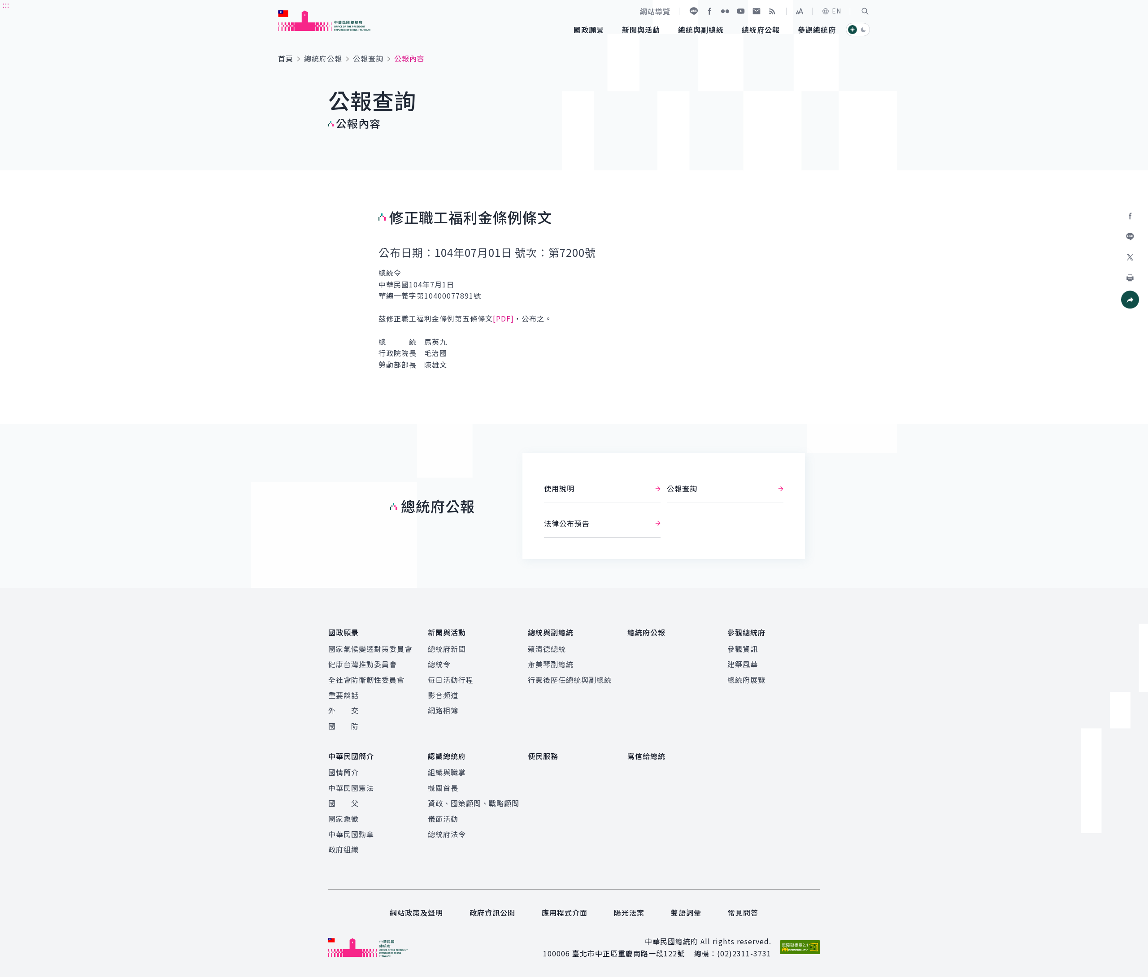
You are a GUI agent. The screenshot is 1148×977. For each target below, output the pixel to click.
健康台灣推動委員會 (362, 664)
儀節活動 (443, 818)
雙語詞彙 (686, 912)
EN (836, 10)
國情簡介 (343, 772)
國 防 (343, 726)
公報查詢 (368, 58)
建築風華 (742, 664)
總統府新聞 (447, 648)
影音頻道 (443, 695)
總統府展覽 (746, 679)
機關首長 (443, 787)
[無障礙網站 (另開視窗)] (800, 947)
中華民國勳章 (351, 834)
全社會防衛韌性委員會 (366, 679)
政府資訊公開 (492, 912)
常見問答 (743, 912)
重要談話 (343, 695)
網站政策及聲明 (416, 912)
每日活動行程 (451, 679)
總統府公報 (323, 58)
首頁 (285, 58)
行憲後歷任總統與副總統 (570, 679)
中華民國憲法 (351, 787)
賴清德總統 (547, 648)
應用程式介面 (564, 912)
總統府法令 (447, 834)
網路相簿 (443, 710)
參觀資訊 (742, 648)
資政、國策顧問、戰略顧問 (473, 803)
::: (6, 5)
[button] (865, 11)
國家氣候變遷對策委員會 (370, 648)
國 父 (343, 803)
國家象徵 (343, 818)
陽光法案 (629, 912)
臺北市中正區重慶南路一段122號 (628, 953)
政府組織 (343, 849)
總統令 (439, 664)
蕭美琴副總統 (551, 664)
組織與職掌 (447, 772)
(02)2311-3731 (744, 953)
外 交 (343, 710)
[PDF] (503, 318)
